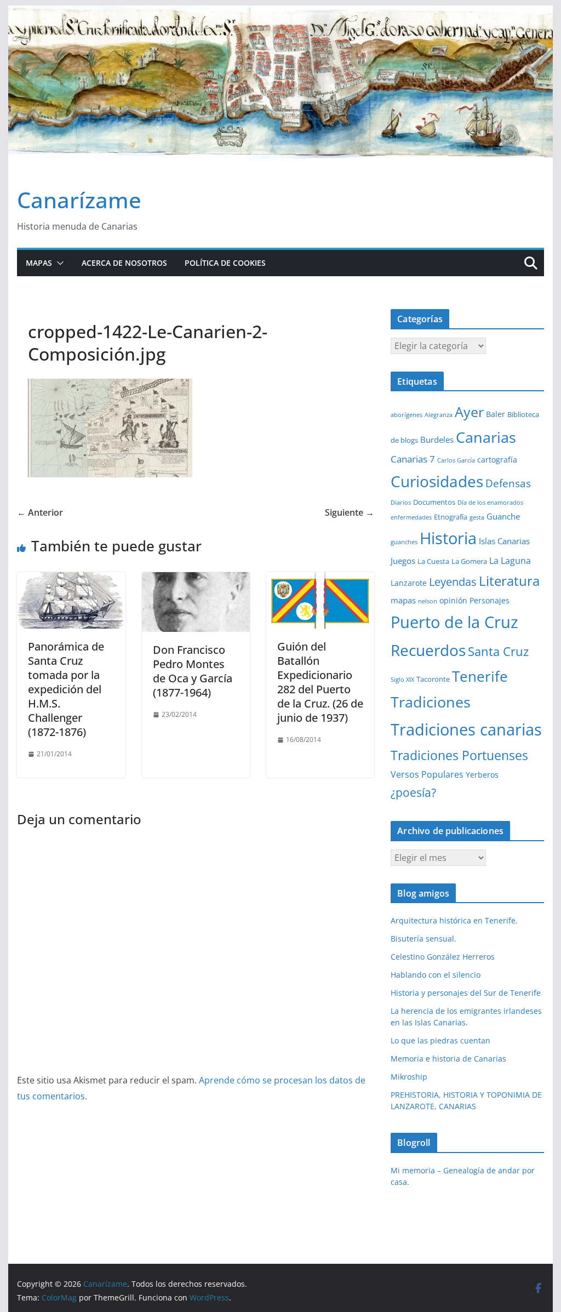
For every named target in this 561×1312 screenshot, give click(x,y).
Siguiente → (349, 512)
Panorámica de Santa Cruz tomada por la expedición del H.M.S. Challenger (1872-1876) (66, 689)
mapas (403, 600)
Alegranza (439, 415)
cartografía (497, 459)
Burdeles (437, 439)
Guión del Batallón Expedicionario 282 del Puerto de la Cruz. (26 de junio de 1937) (320, 682)
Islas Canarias (504, 540)
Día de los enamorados (490, 502)
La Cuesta (433, 561)
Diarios (401, 502)
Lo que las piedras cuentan (440, 1040)
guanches (404, 542)
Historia (448, 538)
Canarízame (79, 200)
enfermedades (411, 517)
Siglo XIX (402, 679)
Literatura (509, 581)
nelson (427, 601)
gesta (477, 517)
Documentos (434, 502)
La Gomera (469, 561)
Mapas (39, 263)
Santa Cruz (498, 651)
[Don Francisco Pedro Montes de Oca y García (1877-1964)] (196, 580)
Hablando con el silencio (435, 974)
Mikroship (409, 1076)
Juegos (403, 560)
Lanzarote (409, 583)
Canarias (486, 437)
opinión (453, 600)
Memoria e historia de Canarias (448, 1058)
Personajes (490, 600)
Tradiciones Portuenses (459, 755)
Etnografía (450, 517)
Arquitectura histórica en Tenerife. (454, 920)
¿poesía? (413, 792)
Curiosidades (437, 481)
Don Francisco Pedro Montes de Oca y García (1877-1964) (192, 671)
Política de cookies (225, 263)
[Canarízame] (280, 13)
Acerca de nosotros (124, 263)
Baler (495, 414)
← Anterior (40, 512)
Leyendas (453, 581)
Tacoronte (433, 679)
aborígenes (406, 415)
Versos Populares (427, 774)
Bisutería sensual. (423, 938)
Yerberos (482, 774)
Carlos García (456, 460)
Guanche (503, 516)
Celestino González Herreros (443, 956)
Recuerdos (428, 650)
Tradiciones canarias (466, 729)
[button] (58, 263)
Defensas (508, 483)
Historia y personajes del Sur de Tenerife (466, 993)
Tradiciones (431, 702)
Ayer (469, 411)
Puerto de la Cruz (454, 621)
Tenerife (480, 676)
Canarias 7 (413, 459)
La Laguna (510, 561)
